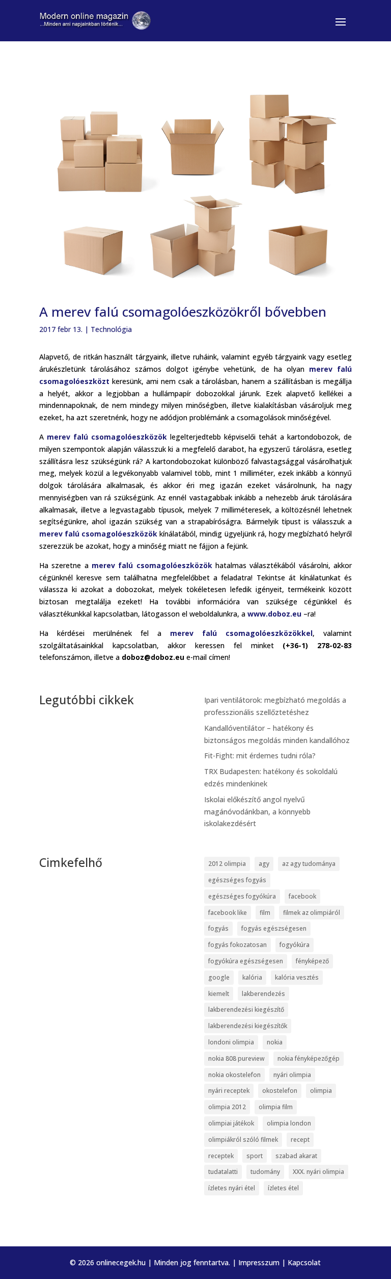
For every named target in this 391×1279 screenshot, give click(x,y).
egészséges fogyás (237, 880)
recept (300, 1139)
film (265, 912)
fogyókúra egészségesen (245, 961)
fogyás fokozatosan (237, 944)
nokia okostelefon (234, 1074)
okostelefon (279, 1090)
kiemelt (218, 993)
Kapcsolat (304, 1262)
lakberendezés (263, 993)
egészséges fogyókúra (242, 896)
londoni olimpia (231, 1042)
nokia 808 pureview (236, 1058)
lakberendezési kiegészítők (247, 1025)
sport (254, 1156)
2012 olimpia (227, 863)
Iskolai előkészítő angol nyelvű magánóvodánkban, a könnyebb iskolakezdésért (257, 812)
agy (264, 863)
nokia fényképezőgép (308, 1058)
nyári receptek (228, 1090)
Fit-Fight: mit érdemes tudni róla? (260, 755)
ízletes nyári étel (231, 1188)
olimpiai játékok (231, 1123)
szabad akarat (296, 1156)
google (219, 977)
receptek (221, 1156)
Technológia (111, 329)
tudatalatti (223, 1171)
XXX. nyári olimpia (318, 1171)
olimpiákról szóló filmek (243, 1139)
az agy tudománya (309, 863)
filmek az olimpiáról (311, 912)
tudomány (265, 1171)
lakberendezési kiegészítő (246, 1009)
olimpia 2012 (227, 1107)
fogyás (218, 928)
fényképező (312, 961)
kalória (252, 977)
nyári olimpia (292, 1074)
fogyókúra (295, 944)
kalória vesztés (297, 977)
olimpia (321, 1090)
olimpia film (276, 1107)
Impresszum (259, 1262)
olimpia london (289, 1123)
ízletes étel (283, 1188)
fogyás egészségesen (273, 928)
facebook (302, 896)
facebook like (227, 912)
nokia (275, 1042)
